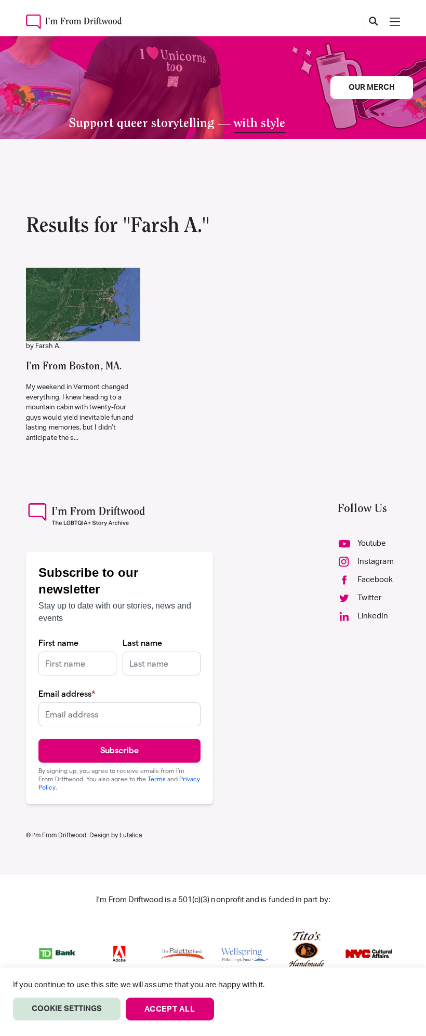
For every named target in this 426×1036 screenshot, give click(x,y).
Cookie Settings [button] (67, 1009)
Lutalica (130, 835)
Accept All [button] (169, 1009)
